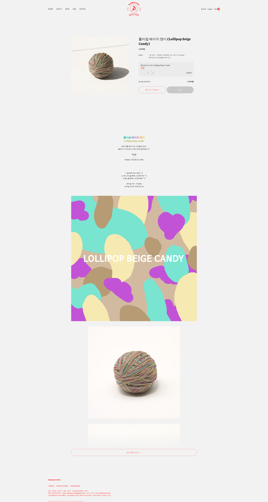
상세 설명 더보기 (132, 452)
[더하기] (153, 73)
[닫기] (202, 488)
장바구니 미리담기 (152, 90)
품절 (180, 90)
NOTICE (82, 9)
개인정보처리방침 (62, 486)
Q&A (74, 9)
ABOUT (59, 9)
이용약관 (51, 486)
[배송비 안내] (169, 58)
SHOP (67, 9)
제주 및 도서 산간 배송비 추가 (158, 58)
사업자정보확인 (75, 486)
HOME (50, 9)
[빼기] (142, 73)
